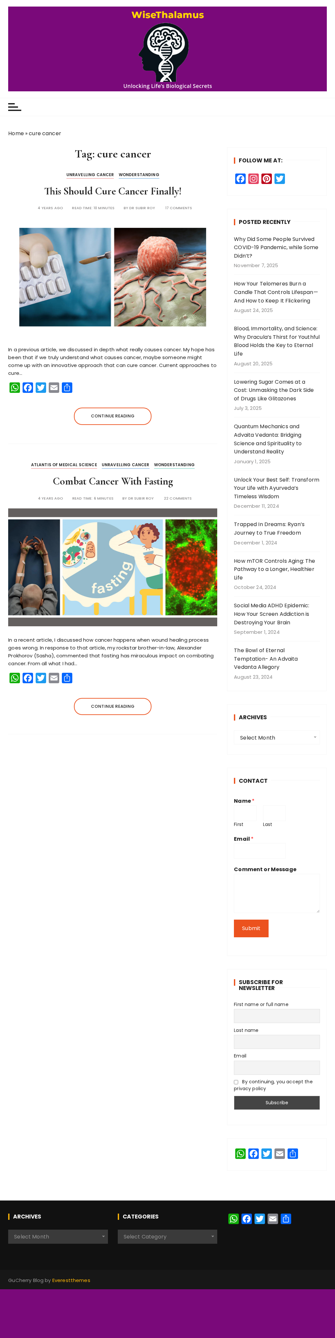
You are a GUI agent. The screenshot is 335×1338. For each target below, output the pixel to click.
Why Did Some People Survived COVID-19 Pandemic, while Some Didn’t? (276, 247)
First (238, 824)
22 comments (178, 498)
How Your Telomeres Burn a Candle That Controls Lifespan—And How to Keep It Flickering (276, 292)
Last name (246, 1030)
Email (244, 839)
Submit (251, 928)
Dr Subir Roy (142, 208)
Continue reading (112, 416)
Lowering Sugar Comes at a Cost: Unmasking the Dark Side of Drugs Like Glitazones (274, 390)
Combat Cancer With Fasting (113, 481)
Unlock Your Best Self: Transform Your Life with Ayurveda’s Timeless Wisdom (276, 488)
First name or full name (261, 1004)
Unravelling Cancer (90, 174)
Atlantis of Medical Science (64, 464)
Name (244, 801)
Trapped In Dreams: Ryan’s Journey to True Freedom (269, 529)
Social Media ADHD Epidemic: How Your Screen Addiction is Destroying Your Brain (271, 614)
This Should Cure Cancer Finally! (113, 191)
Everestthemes (71, 1280)
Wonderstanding (139, 174)
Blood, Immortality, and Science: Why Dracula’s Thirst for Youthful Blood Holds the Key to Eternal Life (277, 341)
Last (268, 824)
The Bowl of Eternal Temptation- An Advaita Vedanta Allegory (266, 659)
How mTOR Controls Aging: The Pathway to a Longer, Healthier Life (274, 569)
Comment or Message (265, 869)
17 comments (178, 208)
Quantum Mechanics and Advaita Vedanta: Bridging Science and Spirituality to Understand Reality (268, 439)
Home (16, 133)
